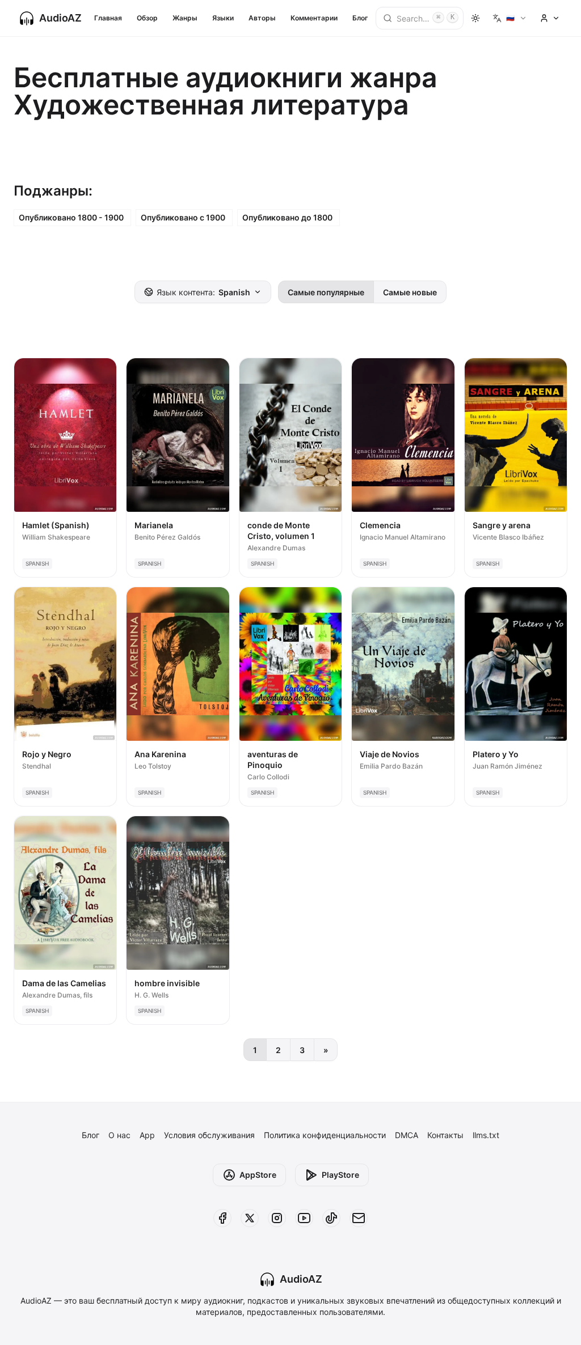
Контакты (445, 1135)
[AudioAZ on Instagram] (277, 1218)
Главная (108, 18)
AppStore (257, 1174)
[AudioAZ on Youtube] (304, 1218)
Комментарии (314, 18)
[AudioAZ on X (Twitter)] (250, 1218)
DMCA (406, 1135)
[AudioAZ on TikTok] (331, 1218)
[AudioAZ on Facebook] (222, 1218)
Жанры (184, 18)
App (147, 1135)
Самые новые (410, 292)
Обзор (147, 18)
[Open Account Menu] (549, 18)
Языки (223, 18)
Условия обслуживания (209, 1135)
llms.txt (486, 1135)
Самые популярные (326, 292)
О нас (119, 1135)
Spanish (203, 292)
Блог (360, 18)
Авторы (262, 18)
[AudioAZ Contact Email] (359, 1218)
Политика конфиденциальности (325, 1135)
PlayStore (340, 1174)
